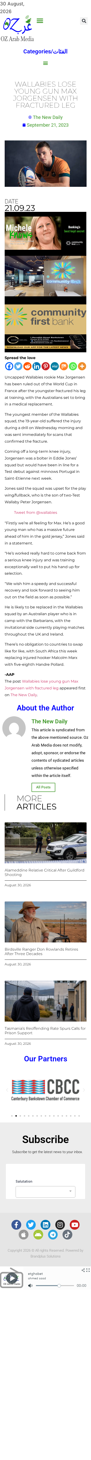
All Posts (43, 787)
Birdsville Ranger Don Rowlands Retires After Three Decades (41, 951)
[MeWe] (55, 366)
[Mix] (64, 366)
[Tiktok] (67, 1234)
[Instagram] (60, 1225)
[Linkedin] (36, 366)
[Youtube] (75, 1225)
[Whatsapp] (73, 366)
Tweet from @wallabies (35, 512)
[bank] (45, 350)
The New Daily (23, 695)
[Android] (38, 1234)
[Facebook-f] (16, 1225)
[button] (40, 20)
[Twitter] (18, 366)
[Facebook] (9, 366)
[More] (82, 366)
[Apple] (23, 1234)
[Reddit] (27, 366)
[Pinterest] (46, 366)
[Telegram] (53, 1234)
